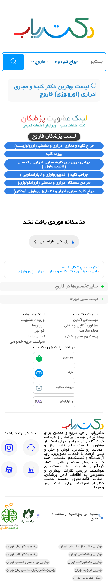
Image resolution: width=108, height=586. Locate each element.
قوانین (39, 331)
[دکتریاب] (54, 38)
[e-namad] (38, 516)
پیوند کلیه (54, 154)
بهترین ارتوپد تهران (88, 570)
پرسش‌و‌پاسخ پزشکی (81, 336)
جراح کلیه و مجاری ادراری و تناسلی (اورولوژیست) (54, 146)
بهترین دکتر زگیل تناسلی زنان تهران (30, 570)
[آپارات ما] (9, 473)
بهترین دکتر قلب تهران (21, 554)
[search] (13, 62)
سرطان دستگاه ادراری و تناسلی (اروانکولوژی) (54, 183)
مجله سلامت (88, 331)
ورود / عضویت (33, 320)
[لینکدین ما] (31, 473)
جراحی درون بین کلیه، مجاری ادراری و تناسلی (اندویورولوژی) (54, 164)
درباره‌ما (38, 326)
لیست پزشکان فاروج (54, 137)
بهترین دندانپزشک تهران (85, 562)
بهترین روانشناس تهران (85, 554)
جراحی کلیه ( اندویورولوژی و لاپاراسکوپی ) (54, 175)
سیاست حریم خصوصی (27, 342)
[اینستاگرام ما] (9, 451)
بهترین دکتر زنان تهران (21, 546)
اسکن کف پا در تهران (87, 578)
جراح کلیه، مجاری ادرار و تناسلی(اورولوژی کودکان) (54, 191)
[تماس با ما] (31, 451)
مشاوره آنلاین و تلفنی (81, 326)
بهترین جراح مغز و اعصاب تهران (27, 562)
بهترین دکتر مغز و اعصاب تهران (81, 546)
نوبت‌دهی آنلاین (85, 320)
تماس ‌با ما (36, 336)
